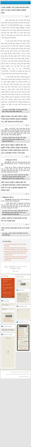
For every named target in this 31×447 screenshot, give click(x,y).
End (19, 268)
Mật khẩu (4, 309)
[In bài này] (26, 16)
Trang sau (13, 268)
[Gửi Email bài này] (28, 16)
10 (26, 266)
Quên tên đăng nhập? (8, 320)
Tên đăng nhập (5, 304)
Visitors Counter (23, 348)
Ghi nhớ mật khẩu (8, 313)
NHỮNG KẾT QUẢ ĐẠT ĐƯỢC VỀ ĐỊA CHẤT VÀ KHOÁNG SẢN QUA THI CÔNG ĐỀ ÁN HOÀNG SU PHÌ (15, 253)
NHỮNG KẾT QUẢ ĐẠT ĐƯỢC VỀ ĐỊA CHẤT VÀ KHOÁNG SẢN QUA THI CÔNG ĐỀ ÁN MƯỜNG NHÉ (15, 258)
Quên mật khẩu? (7, 319)
